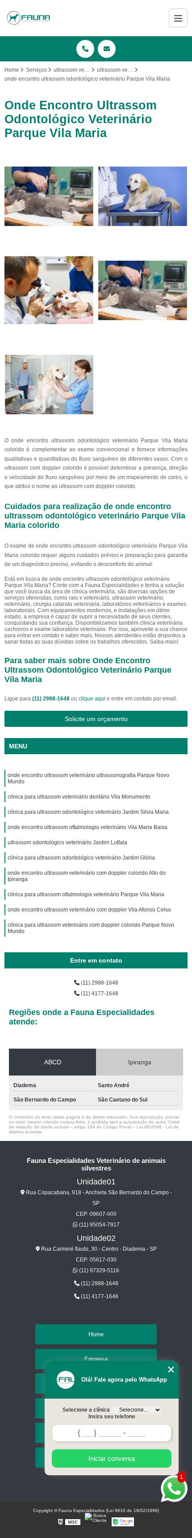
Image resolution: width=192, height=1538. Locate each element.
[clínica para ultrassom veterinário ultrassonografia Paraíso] (143, 290)
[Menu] (178, 18)
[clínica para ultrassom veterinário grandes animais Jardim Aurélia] (49, 196)
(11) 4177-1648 (98, 993)
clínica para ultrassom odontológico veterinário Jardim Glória (81, 858)
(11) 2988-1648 (51, 699)
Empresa (96, 1359)
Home (96, 1334)
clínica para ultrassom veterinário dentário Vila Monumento (79, 797)
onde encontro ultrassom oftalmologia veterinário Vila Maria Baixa (87, 827)
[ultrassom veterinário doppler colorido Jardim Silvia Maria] (143, 196)
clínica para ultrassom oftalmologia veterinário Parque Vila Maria (86, 894)
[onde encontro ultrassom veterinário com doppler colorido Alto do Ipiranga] (49, 384)
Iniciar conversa (111, 1458)
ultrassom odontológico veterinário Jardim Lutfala (67, 842)
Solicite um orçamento (96, 718)
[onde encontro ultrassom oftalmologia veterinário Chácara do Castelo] (49, 290)
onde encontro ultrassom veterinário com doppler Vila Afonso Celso (89, 910)
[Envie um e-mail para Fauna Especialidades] (107, 49)
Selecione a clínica (86, 1410)
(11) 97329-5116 (98, 1270)
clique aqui (92, 699)
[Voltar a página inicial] (28, 18)
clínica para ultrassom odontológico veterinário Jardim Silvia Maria (88, 812)
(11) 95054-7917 (99, 1225)
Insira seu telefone (111, 1416)
